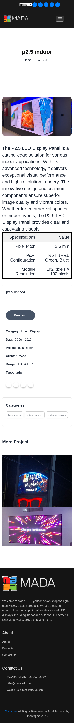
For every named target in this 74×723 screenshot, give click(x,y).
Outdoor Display (57, 414)
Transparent (15, 414)
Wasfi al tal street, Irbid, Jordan (25, 689)
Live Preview (27, 303)
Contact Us (9, 655)
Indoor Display (34, 414)
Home (27, 60)
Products (7, 648)
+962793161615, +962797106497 (26, 676)
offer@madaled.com (19, 683)
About (6, 641)
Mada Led (11, 711)
